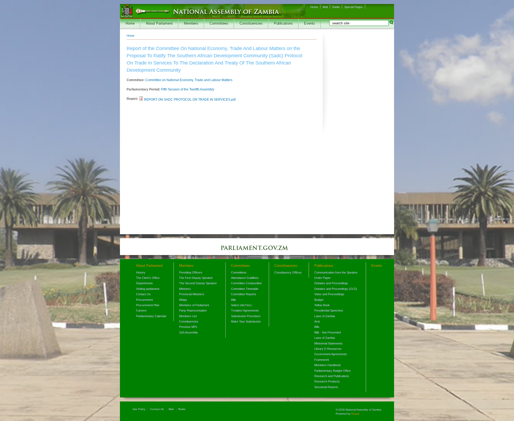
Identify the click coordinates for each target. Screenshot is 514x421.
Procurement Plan (147, 305)
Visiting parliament (147, 288)
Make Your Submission (246, 321)
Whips (183, 299)
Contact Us (143, 294)
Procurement (144, 299)
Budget (318, 299)
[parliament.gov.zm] (257, 250)
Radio (336, 7)
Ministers (185, 288)
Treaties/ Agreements (245, 310)
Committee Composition (246, 283)
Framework (321, 359)
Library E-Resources (328, 348)
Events (309, 23)
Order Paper (322, 277)
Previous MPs (188, 326)
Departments (144, 283)
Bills (233, 299)
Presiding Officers (190, 272)
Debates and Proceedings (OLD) (335, 288)
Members (191, 23)
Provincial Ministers (191, 294)
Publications (283, 23)
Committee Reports (243, 294)
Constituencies (251, 23)
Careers (141, 310)
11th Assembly (188, 332)
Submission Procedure (245, 316)
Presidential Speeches (328, 310)
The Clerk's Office (148, 277)
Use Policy (139, 409)
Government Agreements (330, 354)
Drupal (355, 413)
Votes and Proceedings (329, 294)
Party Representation (193, 310)
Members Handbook (327, 365)
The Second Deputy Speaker (198, 283)
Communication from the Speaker (336, 272)
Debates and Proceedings (331, 283)
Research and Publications (331, 376)
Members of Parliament (194, 305)
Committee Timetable (244, 288)
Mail (325, 7)
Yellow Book (322, 305)
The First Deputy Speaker (196, 277)
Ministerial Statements (328, 343)
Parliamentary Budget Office (332, 370)
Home (314, 7)
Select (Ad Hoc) (241, 305)
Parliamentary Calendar (151, 316)
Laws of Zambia (324, 316)
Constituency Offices (288, 272)
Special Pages (353, 7)
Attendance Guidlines (245, 277)
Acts (317, 321)
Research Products (327, 381)
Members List (188, 316)
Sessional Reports (326, 387)
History (140, 272)
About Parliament (159, 23)
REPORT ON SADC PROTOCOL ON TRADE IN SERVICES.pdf (190, 99)
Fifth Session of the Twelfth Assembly (187, 89)
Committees (219, 23)
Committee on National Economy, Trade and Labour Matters (188, 80)
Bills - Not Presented (327, 332)
